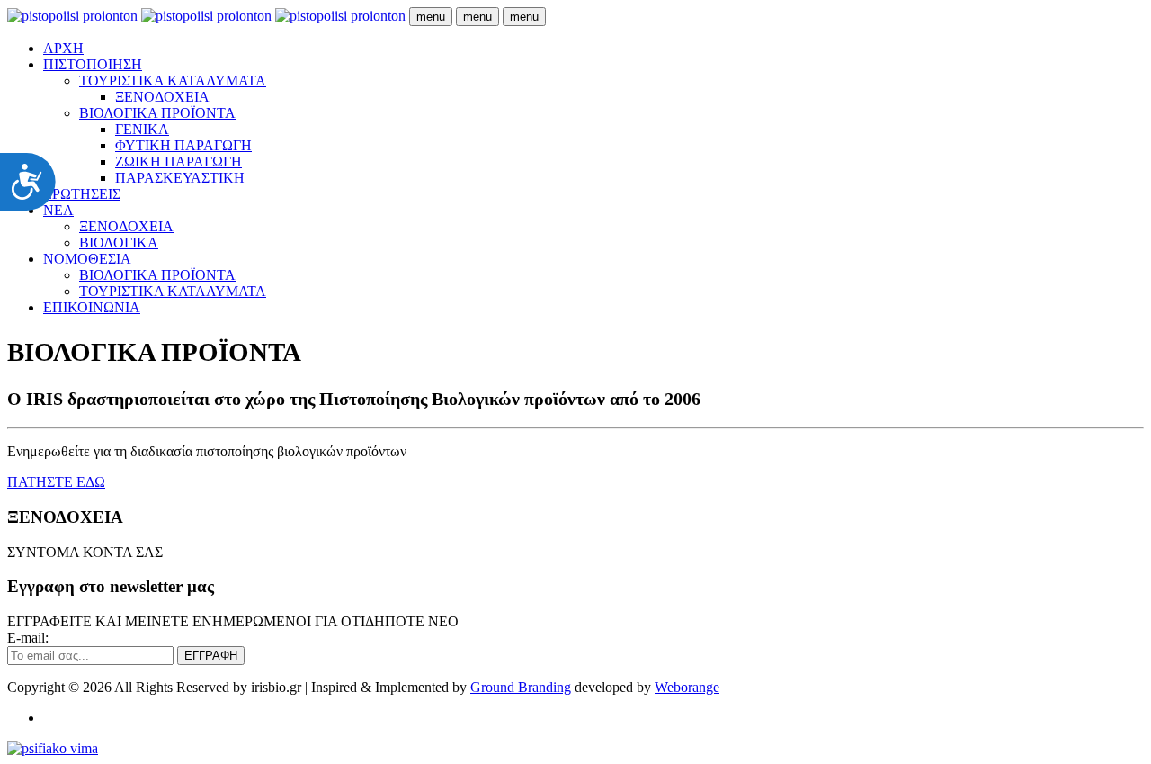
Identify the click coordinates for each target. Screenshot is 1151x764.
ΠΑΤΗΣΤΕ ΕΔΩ (56, 482)
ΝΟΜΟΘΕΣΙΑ (87, 258)
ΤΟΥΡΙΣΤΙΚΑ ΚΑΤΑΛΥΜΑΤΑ (172, 80)
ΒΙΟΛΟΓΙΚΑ (118, 242)
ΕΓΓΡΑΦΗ (210, 655)
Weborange (687, 687)
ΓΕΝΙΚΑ (142, 129)
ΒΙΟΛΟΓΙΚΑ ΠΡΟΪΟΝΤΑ (157, 113)
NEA (58, 210)
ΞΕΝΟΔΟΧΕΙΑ (162, 96)
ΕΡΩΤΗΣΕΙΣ (81, 194)
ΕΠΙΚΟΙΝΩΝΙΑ (91, 307)
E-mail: (28, 637)
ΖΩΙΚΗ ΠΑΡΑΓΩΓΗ (178, 161)
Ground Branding (520, 687)
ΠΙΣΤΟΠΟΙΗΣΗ (92, 64)
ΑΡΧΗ (63, 48)
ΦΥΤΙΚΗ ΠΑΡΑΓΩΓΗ (183, 145)
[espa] (52, 748)
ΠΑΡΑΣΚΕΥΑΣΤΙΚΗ (180, 177)
